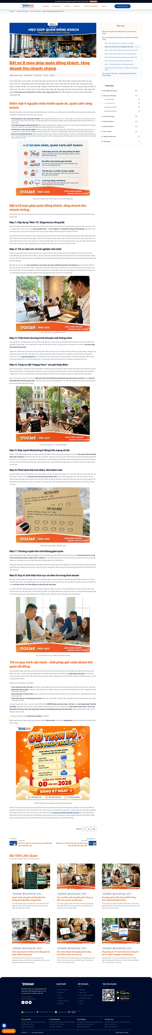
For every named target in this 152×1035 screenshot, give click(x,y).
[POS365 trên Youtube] (30, 1002)
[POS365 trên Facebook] (23, 1002)
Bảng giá (60, 1003)
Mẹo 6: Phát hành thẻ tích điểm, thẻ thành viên (119, 61)
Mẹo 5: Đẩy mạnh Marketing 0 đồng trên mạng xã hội (121, 57)
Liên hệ (104, 6)
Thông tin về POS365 (90, 6)
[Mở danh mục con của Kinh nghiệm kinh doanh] (139, 91)
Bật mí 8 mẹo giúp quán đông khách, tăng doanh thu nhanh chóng (120, 38)
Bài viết (76, 6)
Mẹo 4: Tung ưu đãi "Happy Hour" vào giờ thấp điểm (120, 54)
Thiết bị (66, 6)
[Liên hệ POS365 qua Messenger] (26, 1002)
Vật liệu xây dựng (63, 1001)
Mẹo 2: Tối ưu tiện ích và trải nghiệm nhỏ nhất (119, 47)
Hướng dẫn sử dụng (85, 998)
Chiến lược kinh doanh (22, 11)
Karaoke (60, 998)
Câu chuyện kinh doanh (86, 995)
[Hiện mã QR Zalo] (4, 1025)
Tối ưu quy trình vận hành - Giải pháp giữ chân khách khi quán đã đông (119, 74)
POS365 (29, 1032)
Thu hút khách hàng (35, 11)
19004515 (29, 997)
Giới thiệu (82, 989)
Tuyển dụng (82, 992)
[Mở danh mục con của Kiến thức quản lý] (139, 121)
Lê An (46, 75)
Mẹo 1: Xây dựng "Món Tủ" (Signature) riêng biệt (119, 43)
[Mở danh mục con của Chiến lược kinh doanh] (139, 96)
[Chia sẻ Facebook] (84, 829)
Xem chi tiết (93, 1)
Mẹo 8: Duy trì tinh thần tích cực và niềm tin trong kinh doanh (121, 68)
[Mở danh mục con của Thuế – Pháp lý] (139, 131)
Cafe (59, 995)
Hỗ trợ (81, 1003)
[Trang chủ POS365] (27, 5)
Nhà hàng (61, 992)
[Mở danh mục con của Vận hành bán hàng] (139, 116)
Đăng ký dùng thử (122, 6)
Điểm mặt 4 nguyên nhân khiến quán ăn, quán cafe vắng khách (119, 32)
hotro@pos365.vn (30, 999)
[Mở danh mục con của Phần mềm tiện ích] (139, 126)
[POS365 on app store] (123, 998)
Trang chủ (45, 6)
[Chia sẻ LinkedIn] (89, 829)
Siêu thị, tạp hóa (63, 989)
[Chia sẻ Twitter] (94, 829)
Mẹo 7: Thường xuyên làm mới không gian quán (119, 64)
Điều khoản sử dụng (122, 1032)
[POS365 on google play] (123, 992)
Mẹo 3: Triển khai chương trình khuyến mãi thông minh (121, 50)
